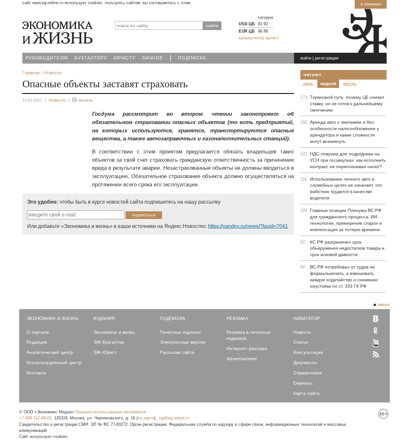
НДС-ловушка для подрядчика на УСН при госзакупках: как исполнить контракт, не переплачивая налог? (348, 160)
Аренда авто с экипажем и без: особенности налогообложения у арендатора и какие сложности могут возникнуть (344, 132)
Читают (312, 74)
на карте (146, 418)
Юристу (124, 58)
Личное (152, 58)
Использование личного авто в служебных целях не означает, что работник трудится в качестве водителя (346, 188)
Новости (57, 100)
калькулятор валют (258, 37)
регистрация (326, 58)
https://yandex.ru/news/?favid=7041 (248, 226)
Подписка (192, 58)
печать (86, 100)
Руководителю (47, 58)
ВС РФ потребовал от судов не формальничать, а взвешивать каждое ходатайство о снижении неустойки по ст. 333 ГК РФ (344, 276)
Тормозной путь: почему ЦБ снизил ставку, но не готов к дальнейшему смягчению (347, 104)
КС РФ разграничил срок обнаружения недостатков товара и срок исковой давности (347, 248)
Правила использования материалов (110, 411)
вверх (384, 304)
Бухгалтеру (90, 58)
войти (305, 58)
